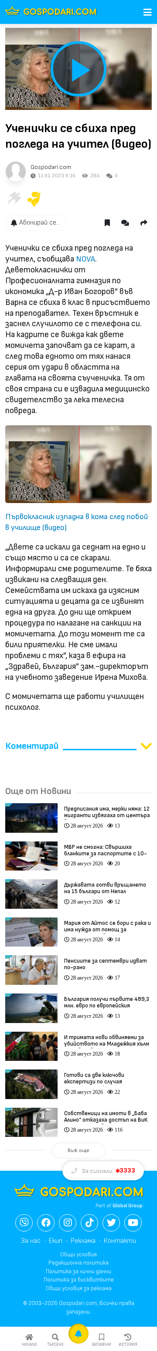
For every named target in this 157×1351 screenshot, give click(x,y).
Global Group (128, 1205)
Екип (55, 1241)
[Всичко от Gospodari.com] (15, 171)
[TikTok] (89, 1223)
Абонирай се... (39, 223)
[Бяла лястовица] (13, 199)
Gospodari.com (51, 167)
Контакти (120, 1241)
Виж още (78, 1150)
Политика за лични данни (78, 1271)
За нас (31, 1241)
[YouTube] (133, 1223)
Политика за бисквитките (79, 1279)
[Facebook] (46, 1223)
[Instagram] (67, 1223)
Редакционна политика (78, 1262)
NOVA (85, 259)
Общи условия (78, 1254)
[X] (111, 1223)
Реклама (83, 1241)
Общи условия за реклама (79, 1288)
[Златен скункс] (34, 199)
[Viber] (24, 1223)
